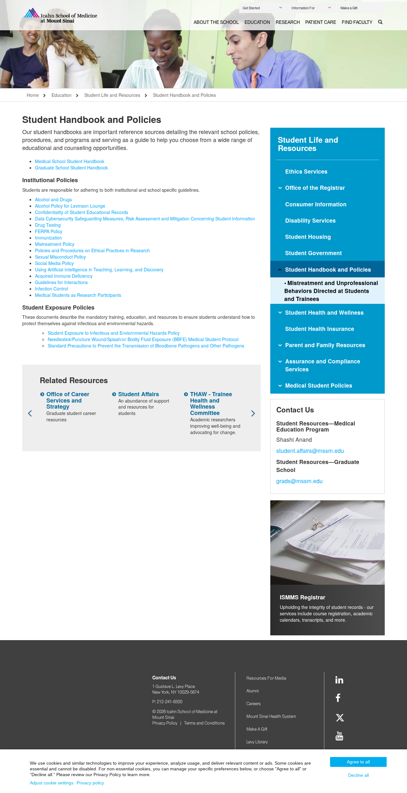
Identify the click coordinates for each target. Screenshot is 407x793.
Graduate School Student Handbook (71, 167)
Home (33, 95)
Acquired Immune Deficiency (64, 276)
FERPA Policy (48, 231)
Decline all (358, 775)
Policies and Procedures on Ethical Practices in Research (92, 250)
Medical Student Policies (318, 385)
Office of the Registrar (315, 187)
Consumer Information (316, 204)
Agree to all (358, 761)
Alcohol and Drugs (53, 199)
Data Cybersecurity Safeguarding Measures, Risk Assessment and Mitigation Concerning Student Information (145, 218)
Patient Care (320, 22)
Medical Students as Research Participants (78, 295)
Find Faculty (357, 22)
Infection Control (51, 288)
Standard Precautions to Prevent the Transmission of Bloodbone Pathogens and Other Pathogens (146, 345)
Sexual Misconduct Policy (60, 257)
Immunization (48, 237)
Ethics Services (306, 171)
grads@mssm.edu (299, 481)
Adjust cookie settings (51, 782)
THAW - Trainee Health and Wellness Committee (211, 403)
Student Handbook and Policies (184, 95)
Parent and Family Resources (325, 345)
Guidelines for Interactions (61, 282)
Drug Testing (48, 225)
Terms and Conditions (204, 722)
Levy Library (257, 741)
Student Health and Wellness (324, 312)
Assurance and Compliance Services (322, 365)
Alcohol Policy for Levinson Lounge (70, 206)
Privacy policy (90, 782)
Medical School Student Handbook (69, 161)
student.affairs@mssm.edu (310, 450)
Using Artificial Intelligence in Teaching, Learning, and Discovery (99, 269)
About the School (216, 22)
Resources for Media (266, 678)
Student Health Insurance (319, 328)
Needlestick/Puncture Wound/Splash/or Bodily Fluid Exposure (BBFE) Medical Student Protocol (143, 339)
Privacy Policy (164, 722)
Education (257, 22)
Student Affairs (138, 394)
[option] (203, 44)
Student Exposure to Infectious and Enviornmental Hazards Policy (114, 333)
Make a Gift (349, 8)
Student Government (313, 253)
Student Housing (308, 236)
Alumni (252, 690)
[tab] (216, 22)
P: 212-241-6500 (167, 701)
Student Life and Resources (112, 95)
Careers (253, 703)
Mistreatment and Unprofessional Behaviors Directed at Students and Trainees (331, 291)
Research (288, 22)
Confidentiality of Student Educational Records (81, 212)
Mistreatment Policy (54, 244)
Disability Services (310, 220)
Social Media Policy (54, 263)
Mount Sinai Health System (271, 716)
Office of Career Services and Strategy (67, 400)
